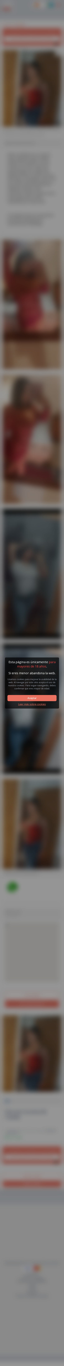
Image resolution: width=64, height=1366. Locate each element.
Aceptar (32, 698)
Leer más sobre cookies (32, 704)
